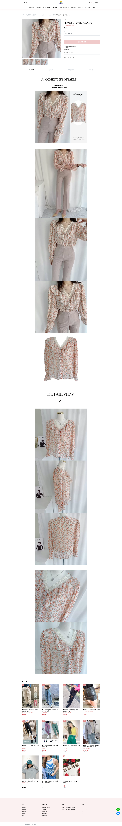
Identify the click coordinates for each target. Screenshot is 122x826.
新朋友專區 (39, 7)
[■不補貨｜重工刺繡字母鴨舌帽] (30, 767)
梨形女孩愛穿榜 (47, 7)
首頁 (23, 15)
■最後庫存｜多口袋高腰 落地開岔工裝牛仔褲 (50, 711)
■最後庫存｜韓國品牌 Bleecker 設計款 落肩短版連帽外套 (91, 747)
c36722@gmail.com (70, 807)
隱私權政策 (44, 811)
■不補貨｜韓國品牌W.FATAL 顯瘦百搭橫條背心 (50, 782)
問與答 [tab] (91, 70)
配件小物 (87, 7)
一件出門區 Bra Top (64, 7)
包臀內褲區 (73, 7)
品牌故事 (24, 809)
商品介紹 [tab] (32, 70)
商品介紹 (24, 807)
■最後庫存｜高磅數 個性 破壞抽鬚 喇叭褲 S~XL (71, 711)
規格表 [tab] (51, 70)
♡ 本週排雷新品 (30, 7)
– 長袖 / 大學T (51, 15)
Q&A (23, 815)
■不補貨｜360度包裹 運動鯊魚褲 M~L (30, 747)
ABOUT (25, 2)
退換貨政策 (44, 815)
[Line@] (118, 809)
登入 (96, 2)
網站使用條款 (45, 813)
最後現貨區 (81, 7)
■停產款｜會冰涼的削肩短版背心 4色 (71, 747)
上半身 (39, 15)
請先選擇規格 (82, 42)
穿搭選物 (55, 7)
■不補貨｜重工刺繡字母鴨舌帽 (30, 781)
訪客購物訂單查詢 (46, 807)
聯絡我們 (24, 813)
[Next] (58, 38)
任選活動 (93, 7)
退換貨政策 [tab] (71, 70)
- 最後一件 (43, 15)
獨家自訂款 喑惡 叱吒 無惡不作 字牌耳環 (71, 781)
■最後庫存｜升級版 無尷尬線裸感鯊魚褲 (50, 747)
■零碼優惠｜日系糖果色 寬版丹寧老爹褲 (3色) (30, 711)
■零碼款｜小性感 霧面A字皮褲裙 (91, 710)
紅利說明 (44, 809)
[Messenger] (118, 813)
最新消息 (24, 811)
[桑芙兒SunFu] (61, 2)
